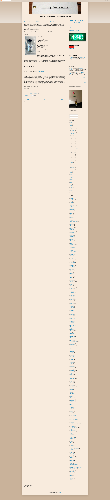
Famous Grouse (72, 287)
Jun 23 (73, 143)
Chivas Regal (72, 259)
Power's (71, 408)
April (72, 164)
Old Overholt (72, 400)
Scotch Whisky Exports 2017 (75, 423)
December (73, 127)
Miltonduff (72, 382)
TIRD (71, 441)
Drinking (31, 96)
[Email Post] (38, 93)
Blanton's (71, 236)
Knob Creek (72, 355)
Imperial (71, 337)
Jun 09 (73, 155)
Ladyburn (71, 359)
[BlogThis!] (32, 95)
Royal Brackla (72, 414)
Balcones (71, 214)
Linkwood (72, 366)
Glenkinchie (72, 314)
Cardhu (71, 255)
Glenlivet (71, 315)
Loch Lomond (72, 370)
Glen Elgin (72, 291)
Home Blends (72, 336)
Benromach (72, 227)
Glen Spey (71, 300)
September (73, 132)
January (72, 169)
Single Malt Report (41, 96)
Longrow (71, 373)
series (37, 96)
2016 (71, 180)
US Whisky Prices (73, 457)
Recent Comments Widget (82, 82)
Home (45, 99)
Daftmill (71, 269)
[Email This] (31, 95)
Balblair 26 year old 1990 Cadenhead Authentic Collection (39, 22)
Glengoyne (72, 313)
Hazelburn (72, 329)
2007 (71, 192)
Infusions (71, 340)
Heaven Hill (72, 330)
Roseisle (71, 412)
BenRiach (71, 224)
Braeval (71, 242)
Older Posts (63, 99)
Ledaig (71, 363)
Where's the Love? (73, 468)
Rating (25, 91)
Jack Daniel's (72, 343)
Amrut (71, 201)
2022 (71, 171)
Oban (71, 396)
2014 (71, 184)
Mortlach (71, 389)
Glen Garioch (72, 292)
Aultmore (71, 210)
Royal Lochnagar (73, 415)
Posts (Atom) (31, 101)
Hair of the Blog (73, 325)
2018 (71, 177)
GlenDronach (72, 302)
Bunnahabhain (72, 247)
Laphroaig (72, 362)
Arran (71, 206)
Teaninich (71, 449)
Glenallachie (72, 303)
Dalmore (71, 272)
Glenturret (72, 322)
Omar (71, 404)
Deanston (71, 276)
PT (69, 72)
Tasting (71, 446)
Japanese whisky (73, 345)
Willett (71, 475)
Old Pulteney (72, 401)
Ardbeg (71, 202)
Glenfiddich (72, 310)
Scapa (71, 418)
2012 (71, 187)
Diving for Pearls (31, 93)
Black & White (72, 231)
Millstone (71, 381)
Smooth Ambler (73, 430)
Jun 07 (73, 157)
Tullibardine (72, 456)
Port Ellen (72, 407)
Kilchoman (72, 351)
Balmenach (72, 217)
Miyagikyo (72, 388)
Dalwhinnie (72, 273)
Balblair (28, 96)
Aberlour (71, 198)
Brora (71, 243)
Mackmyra (72, 377)
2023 (71, 125)
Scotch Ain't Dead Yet (73, 419)
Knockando (72, 356)
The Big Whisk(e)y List (74, 27)
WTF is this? (72, 460)
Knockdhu (72, 358)
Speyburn (71, 433)
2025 (71, 122)
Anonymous (71, 57)
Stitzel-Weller (72, 437)
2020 (71, 174)
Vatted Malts (72, 459)
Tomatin (71, 452)
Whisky (48, 96)
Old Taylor (72, 403)
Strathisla (71, 438)
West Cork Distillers (73, 464)
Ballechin (71, 216)
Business (71, 250)
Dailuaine (71, 270)
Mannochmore (72, 378)
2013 (71, 185)
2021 (71, 172)
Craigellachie (72, 266)
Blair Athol (72, 235)
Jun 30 (73, 138)
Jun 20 (73, 146)
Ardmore (71, 203)
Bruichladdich (72, 244)
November (73, 128)
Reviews (34, 96)
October (72, 130)
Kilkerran (71, 352)
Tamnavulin (72, 445)
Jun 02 (73, 160)
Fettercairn (72, 288)
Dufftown (71, 280)
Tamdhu (71, 444)
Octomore (72, 397)
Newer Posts (27, 99)
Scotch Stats (72, 422)
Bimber (71, 228)
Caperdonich (72, 254)
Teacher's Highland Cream (74, 448)
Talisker (71, 442)
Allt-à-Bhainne (72, 199)
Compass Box (72, 262)
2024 (71, 124)
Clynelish (71, 261)
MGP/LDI (71, 374)
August (72, 133)
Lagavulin (72, 360)
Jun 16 (73, 150)
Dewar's (71, 277)
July (72, 135)
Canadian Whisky (73, 251)
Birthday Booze (73, 229)
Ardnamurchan (72, 205)
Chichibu (71, 258)
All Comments (72, 117)
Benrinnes (72, 225)
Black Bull (72, 232)
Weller (71, 463)
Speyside (71, 434)
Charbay (71, 257)
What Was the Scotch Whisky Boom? (76, 467)
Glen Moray (72, 296)
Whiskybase (41, 71)
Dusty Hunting (72, 281)
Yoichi (71, 479)
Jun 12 (73, 154)
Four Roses (72, 289)
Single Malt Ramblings (74, 427)
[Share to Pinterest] (35, 95)
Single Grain (72, 426)
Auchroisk (72, 209)
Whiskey (45, 96)
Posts (71, 115)
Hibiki (71, 332)
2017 (71, 179)
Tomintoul (72, 453)
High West (72, 333)
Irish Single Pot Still (73, 341)
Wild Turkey (72, 474)
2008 (71, 190)
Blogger (59, 492)
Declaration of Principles (74, 30)
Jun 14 (73, 152)
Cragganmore (72, 265)
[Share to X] (33, 95)
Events (71, 285)
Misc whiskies (72, 386)
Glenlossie (72, 317)
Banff (71, 220)
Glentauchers (72, 321)
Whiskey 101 (72, 471)
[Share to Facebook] (34, 95)
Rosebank (71, 411)
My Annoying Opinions (58, 68)
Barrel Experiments (73, 221)
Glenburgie (72, 304)
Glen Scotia (72, 299)
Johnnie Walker (73, 347)
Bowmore (72, 240)
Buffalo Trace (72, 246)
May (72, 162)
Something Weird (73, 431)
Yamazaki (71, 478)
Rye (70, 416)
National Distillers (73, 390)
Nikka (71, 392)
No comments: (27, 95)
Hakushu (71, 326)
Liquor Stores (72, 367)
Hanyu (71, 328)
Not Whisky (72, 393)
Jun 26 (73, 141)
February (73, 167)
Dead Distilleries (73, 274)
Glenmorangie (72, 318)
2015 (71, 182)
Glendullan (72, 307)
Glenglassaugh (72, 311)
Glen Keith (72, 295)
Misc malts (72, 385)
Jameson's (72, 344)
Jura (71, 348)
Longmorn (72, 371)
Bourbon (71, 239)
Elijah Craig (72, 284)
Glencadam (72, 306)
